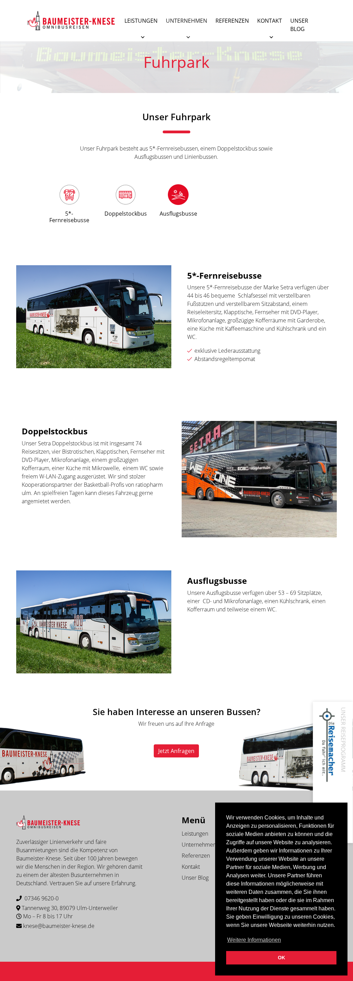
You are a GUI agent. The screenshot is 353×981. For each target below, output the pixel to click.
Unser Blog (299, 25)
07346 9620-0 (41, 898)
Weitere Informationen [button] (254, 940)
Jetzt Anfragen (176, 751)
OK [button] (281, 957)
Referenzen (232, 20)
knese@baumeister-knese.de (58, 926)
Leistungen (141, 20)
